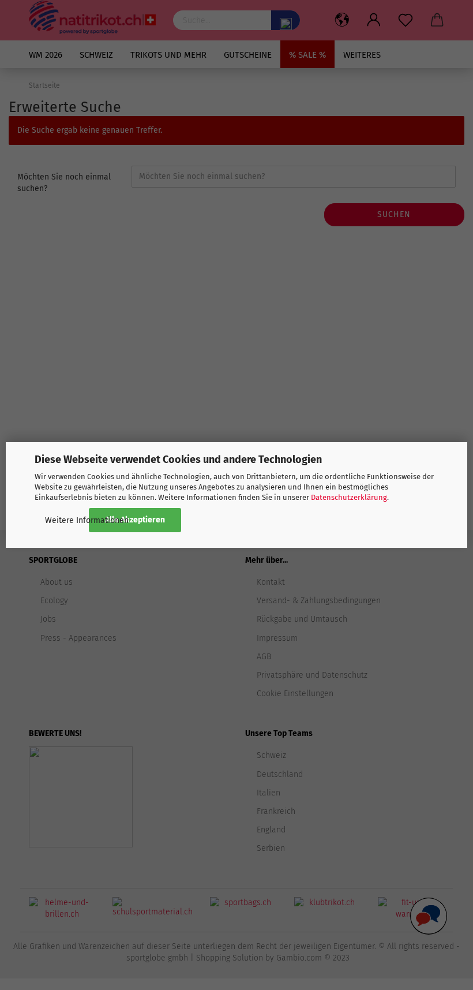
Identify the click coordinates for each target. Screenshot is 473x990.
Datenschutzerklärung (349, 497)
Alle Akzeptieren (135, 520)
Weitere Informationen (87, 520)
